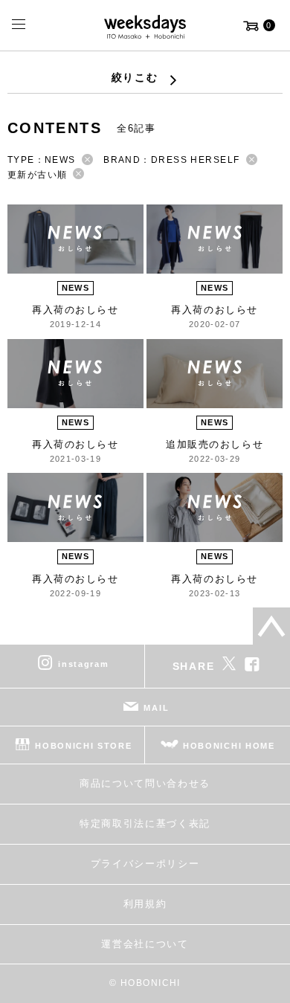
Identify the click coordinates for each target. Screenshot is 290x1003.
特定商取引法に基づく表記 (145, 823)
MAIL (156, 707)
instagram (83, 663)
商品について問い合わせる (145, 783)
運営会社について (144, 943)
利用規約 (145, 903)
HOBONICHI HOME (229, 745)
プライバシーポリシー (145, 863)
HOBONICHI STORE (83, 745)
